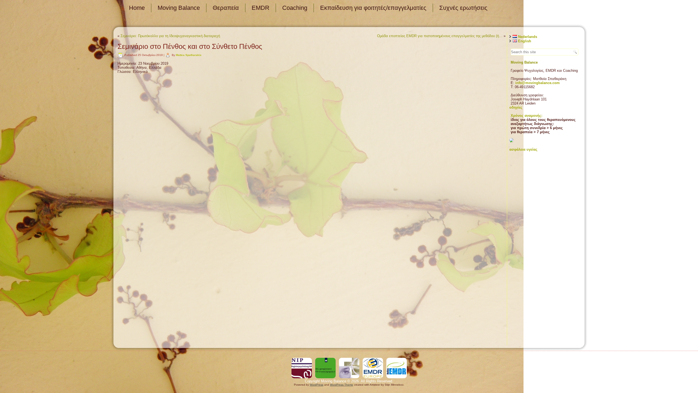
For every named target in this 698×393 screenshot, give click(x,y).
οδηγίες (515, 107)
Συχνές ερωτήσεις (463, 7)
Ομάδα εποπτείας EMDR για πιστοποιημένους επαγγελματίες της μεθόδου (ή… (440, 36)
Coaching (294, 7)
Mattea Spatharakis (188, 54)
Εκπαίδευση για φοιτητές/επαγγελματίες (373, 7)
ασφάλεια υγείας (523, 149)
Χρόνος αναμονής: (526, 116)
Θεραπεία (226, 7)
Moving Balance (179, 7)
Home (137, 7)
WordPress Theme (341, 384)
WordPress (316, 384)
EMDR (260, 7)
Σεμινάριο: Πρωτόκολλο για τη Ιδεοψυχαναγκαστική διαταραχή (170, 36)
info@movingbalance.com (537, 83)
